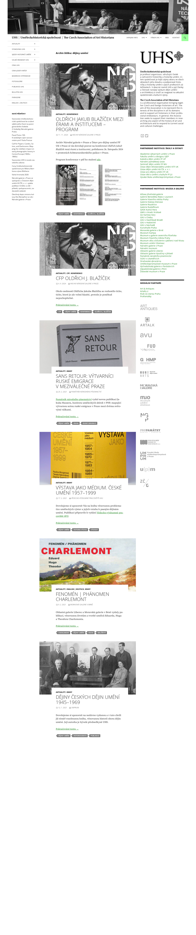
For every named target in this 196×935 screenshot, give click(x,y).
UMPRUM (75, 707)
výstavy (94, 530)
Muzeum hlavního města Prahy (155, 238)
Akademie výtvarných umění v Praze (157, 153)
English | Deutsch (75, 589)
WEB (167, 37)
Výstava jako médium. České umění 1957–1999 (89, 490)
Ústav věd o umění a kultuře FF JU (156, 174)
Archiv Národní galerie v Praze (86, 135)
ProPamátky (145, 296)
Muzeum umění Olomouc (152, 243)
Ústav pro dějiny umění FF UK (154, 172)
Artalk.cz (144, 291)
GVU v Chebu (146, 217)
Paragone (16, 97)
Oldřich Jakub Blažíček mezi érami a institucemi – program (89, 124)
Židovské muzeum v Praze (152, 271)
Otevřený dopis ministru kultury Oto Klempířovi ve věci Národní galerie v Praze (23, 197)
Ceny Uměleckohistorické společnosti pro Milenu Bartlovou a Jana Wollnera (23, 168)
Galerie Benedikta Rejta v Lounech (156, 196)
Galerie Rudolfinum (149, 207)
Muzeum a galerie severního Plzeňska (158, 235)
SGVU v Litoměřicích (149, 258)
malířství (102, 633)
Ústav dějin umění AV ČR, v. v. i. (155, 169)
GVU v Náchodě (147, 225)
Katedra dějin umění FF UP (153, 159)
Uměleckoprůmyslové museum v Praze (158, 263)
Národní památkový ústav (152, 161)
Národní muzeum (148, 248)
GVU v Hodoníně (148, 222)
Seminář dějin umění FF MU (153, 164)
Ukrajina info (132, 37)
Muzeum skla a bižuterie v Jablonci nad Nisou (162, 240)
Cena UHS (16, 65)
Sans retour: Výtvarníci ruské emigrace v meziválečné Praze (84, 381)
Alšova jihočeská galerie (151, 194)
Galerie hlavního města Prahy (154, 199)
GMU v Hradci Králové (150, 212)
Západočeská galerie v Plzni (153, 269)
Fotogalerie (17, 81)
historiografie (80, 736)
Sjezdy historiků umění (21, 54)
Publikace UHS (18, 87)
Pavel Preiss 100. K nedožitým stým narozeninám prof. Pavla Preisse (22, 137)
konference (72, 114)
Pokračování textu (67, 304)
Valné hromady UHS (20, 60)
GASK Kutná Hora (148, 209)
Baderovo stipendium (21, 76)
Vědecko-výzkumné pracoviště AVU (87, 498)
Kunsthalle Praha (148, 227)
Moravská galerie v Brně (81, 604)
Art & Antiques (147, 288)
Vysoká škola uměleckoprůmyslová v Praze (160, 177)
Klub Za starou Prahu (150, 293)
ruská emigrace (89, 423)
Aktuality (61, 114)
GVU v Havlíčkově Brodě (151, 220)
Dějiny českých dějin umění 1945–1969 (88, 699)
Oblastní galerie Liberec (151, 250)
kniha (76, 423)
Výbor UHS (155, 37)
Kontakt (176, 37)
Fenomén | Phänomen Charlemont (82, 596)
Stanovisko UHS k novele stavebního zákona (23, 161)
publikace (95, 736)
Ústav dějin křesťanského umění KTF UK (159, 166)
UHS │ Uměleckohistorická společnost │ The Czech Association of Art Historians (63, 37)
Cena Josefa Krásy (19, 71)
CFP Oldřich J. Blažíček (83, 278)
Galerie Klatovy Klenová (151, 202)
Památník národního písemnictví (86, 392)
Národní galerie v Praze (151, 245)
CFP (68, 273)
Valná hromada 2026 (20, 174)
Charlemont (63, 633)
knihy (69, 371)
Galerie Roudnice (148, 204)
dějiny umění (63, 214)
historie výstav (80, 530)
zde (99, 159)
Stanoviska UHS (18, 49)
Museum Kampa (148, 232)
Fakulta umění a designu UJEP (154, 156)
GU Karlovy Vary (147, 214)
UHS (143, 37)
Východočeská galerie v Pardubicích (157, 266)
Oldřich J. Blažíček (96, 214)
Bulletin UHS (17, 92)
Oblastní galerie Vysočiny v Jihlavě (156, 253)
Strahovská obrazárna (150, 261)
